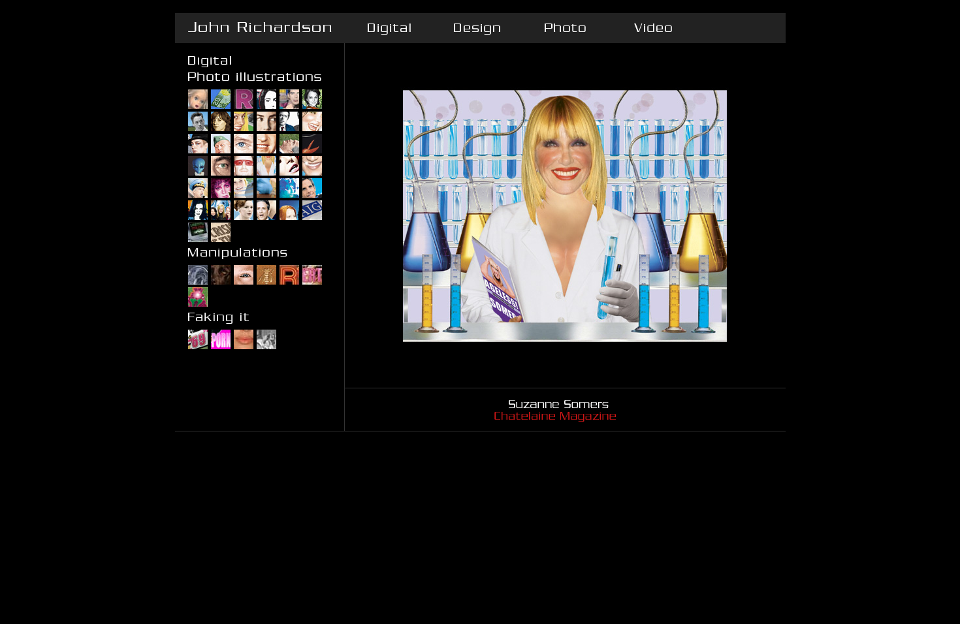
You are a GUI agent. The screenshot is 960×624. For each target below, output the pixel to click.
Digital (389, 28)
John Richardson (260, 28)
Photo (565, 28)
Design (477, 28)
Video (653, 28)
